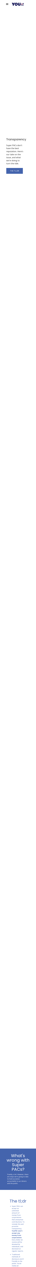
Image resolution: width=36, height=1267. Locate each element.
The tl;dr (14, 171)
